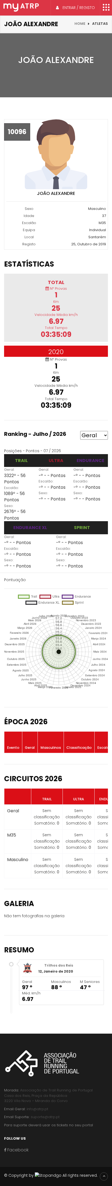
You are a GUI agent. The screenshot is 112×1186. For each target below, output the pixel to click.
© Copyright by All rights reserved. (51, 1175)
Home (79, 23)
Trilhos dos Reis (58, 965)
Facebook (17, 1150)
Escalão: (11, 487)
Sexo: (9, 505)
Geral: (9, 469)
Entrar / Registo (78, 7)
